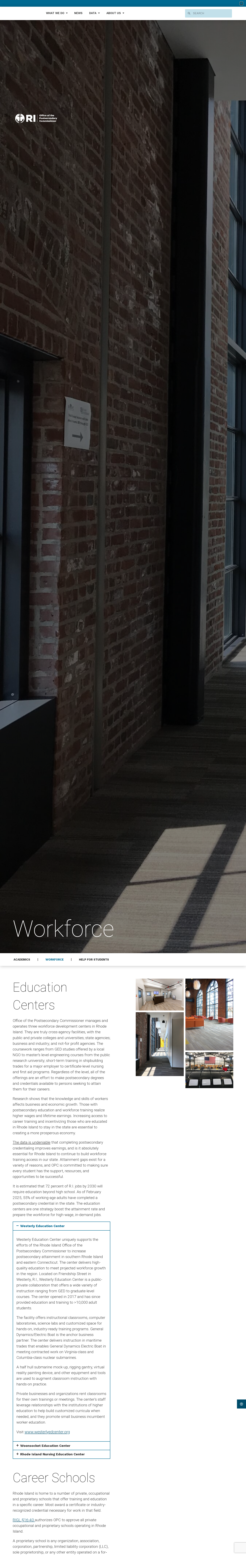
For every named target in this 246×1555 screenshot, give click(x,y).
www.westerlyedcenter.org (47, 1432)
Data (92, 13)
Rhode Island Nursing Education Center (52, 1454)
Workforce (55, 959)
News (78, 13)
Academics (22, 959)
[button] (61, 1226)
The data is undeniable (31, 1142)
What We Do (55, 13)
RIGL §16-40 (24, 1520)
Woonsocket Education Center (45, 1446)
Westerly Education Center (42, 1226)
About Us (113, 13)
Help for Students (94, 959)
